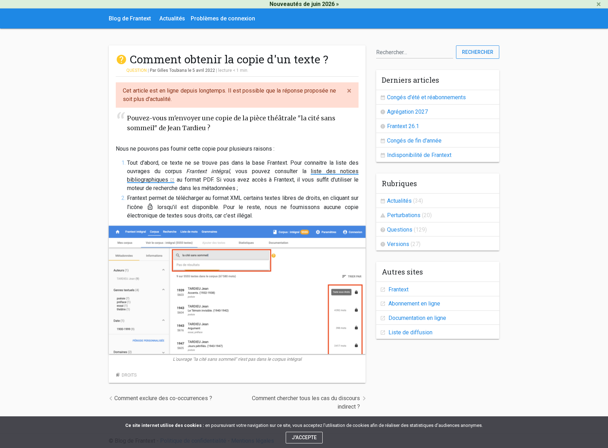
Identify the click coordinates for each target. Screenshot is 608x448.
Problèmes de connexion (223, 18)
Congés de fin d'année (414, 140)
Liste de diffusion (409, 332)
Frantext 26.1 (403, 126)
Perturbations (403, 215)
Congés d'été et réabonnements (426, 97)
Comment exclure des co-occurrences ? (163, 398)
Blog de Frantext (130, 18)
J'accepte (304, 437)
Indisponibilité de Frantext (419, 155)
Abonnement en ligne (413, 303)
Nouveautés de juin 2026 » (304, 4)
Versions (398, 244)
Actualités (172, 18)
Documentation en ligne (416, 318)
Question (136, 70)
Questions (399, 229)
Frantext (397, 289)
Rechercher (477, 52)
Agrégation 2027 (407, 111)
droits (129, 375)
